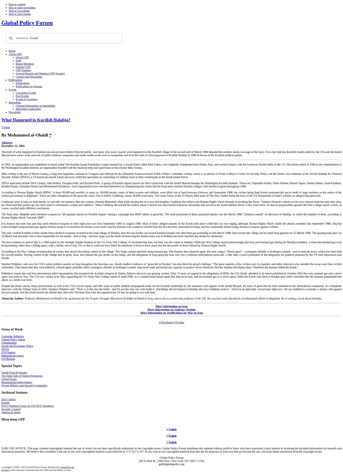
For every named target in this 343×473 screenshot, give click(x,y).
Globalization (9, 342)
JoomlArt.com (67, 467)
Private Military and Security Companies (24, 385)
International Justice (12, 355)
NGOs (5, 349)
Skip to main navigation (22, 7)
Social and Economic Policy (17, 345)
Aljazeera (6, 142)
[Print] (5, 127)
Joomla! (5, 470)
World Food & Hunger (14, 372)
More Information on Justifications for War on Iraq (171, 312)
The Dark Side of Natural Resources (22, 375)
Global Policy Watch (13, 339)
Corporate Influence (12, 336)
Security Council (10, 409)
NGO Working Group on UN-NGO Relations (27, 405)
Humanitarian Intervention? (16, 382)
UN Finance (8, 352)
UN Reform (8, 358)
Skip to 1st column (19, 10)
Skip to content (17, 4)
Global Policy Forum (27, 23)
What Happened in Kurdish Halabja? (35, 119)
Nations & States (10, 412)
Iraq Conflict (8, 399)
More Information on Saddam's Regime (172, 309)
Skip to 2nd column (20, 14)
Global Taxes (8, 379)
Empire (5, 402)
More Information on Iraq (171, 306)
